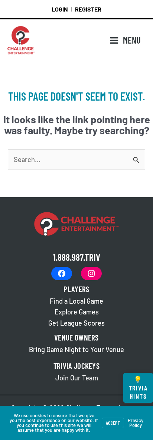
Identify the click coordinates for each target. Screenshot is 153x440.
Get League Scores (76, 323)
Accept (113, 423)
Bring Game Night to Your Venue (76, 349)
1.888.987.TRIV (76, 257)
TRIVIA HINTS (138, 387)
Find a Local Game (76, 301)
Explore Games (77, 312)
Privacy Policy (135, 422)
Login (60, 9)
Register (88, 9)
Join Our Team (76, 378)
